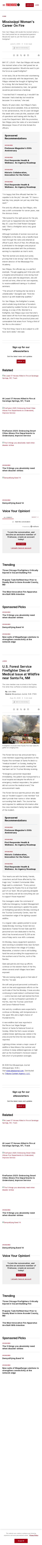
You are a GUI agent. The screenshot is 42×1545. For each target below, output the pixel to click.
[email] (28, 55)
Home (4, 16)
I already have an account (21, 548)
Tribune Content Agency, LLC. (17, 1074)
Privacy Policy (33, 1535)
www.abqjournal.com (15, 1071)
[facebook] (14, 55)
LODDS (4, 661)
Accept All (21, 1541)
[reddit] (24, 55)
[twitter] (21, 55)
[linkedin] (17, 55)
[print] (39, 55)
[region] (21, 522)
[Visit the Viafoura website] (34, 526)
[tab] (8, 517)
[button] (3, 5)
